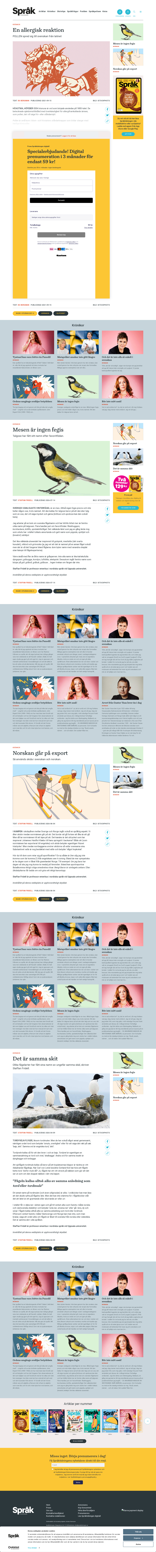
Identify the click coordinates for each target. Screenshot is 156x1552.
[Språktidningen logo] (23, 1510)
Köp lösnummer (84, 1508)
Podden (83, 11)
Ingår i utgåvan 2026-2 (25, 1248)
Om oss (49, 1510)
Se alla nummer (78, 1441)
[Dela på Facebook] (107, 109)
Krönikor (51, 11)
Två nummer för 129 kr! (128, 508)
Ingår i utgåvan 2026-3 (25, 899)
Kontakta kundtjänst (55, 1513)
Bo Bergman (23, 101)
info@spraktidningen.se (81, 1525)
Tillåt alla (138, 1532)
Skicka (78, 1482)
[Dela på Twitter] (107, 115)
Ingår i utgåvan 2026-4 (25, 591)
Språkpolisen (95, 11)
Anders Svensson (71, 1521)
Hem (48, 1505)
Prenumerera (83, 1513)
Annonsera (82, 1505)
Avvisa (138, 1544)
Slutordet (61, 313)
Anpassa (137, 1538)
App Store (128, 134)
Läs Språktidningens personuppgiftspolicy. (82, 1477)
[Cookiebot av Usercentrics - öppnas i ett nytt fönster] (13, 1547)
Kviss (105, 11)
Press (48, 1508)
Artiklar (42, 11)
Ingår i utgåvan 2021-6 (25, 313)
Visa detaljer (32, 1548)
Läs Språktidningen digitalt (89, 1516)
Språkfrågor (73, 11)
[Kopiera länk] (107, 121)
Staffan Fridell (25, 500)
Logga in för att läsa (69, 136)
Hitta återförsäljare (86, 1510)
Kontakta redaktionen (55, 1516)
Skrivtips (61, 11)
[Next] (147, 1421)
